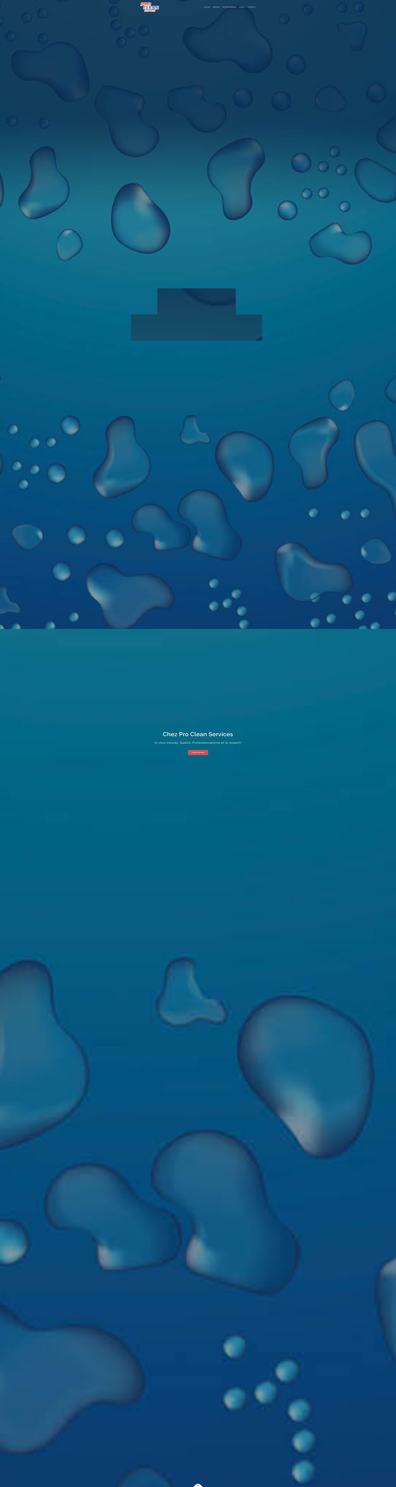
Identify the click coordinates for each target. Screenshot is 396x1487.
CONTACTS (251, 7)
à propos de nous (198, 752)
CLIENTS (242, 7)
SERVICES (216, 7)
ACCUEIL (207, 7)
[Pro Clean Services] (149, 7)
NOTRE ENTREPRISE (229, 7)
